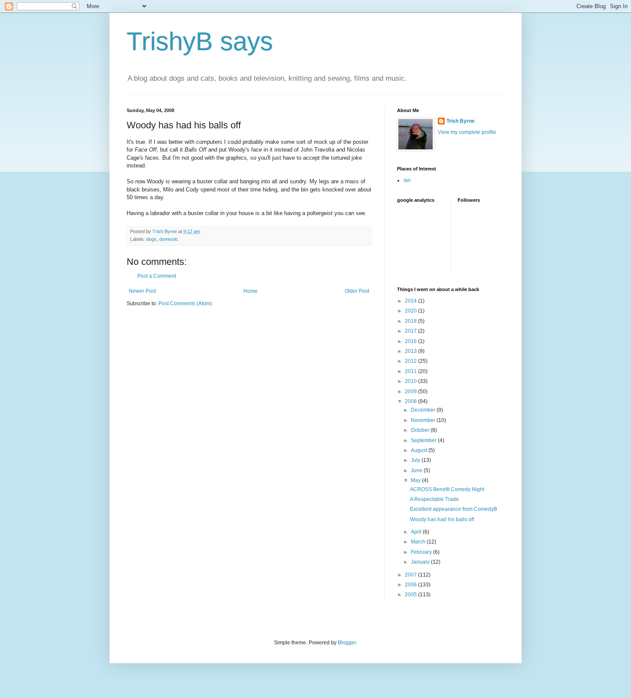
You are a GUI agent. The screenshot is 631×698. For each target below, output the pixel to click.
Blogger (347, 643)
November (424, 420)
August (419, 450)
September (424, 440)
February (422, 552)
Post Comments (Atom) (185, 303)
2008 (411, 401)
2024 (411, 301)
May (416, 480)
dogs (151, 239)
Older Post (357, 291)
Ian (407, 180)
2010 (411, 381)
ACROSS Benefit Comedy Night (447, 489)
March (419, 542)
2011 (411, 371)
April (417, 532)
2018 (411, 321)
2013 (411, 351)
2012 (411, 361)
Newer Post (142, 291)
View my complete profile (467, 132)
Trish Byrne (460, 121)
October (421, 430)
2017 (411, 331)
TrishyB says (200, 41)
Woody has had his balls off (442, 519)
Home (250, 291)
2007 (411, 575)
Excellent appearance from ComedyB (453, 509)
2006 (411, 585)
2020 (411, 311)
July (416, 460)
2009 (411, 391)
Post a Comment (156, 276)
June (417, 470)
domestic (168, 239)
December (424, 410)
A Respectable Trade (434, 499)
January (421, 562)
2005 (411, 595)
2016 (411, 341)
